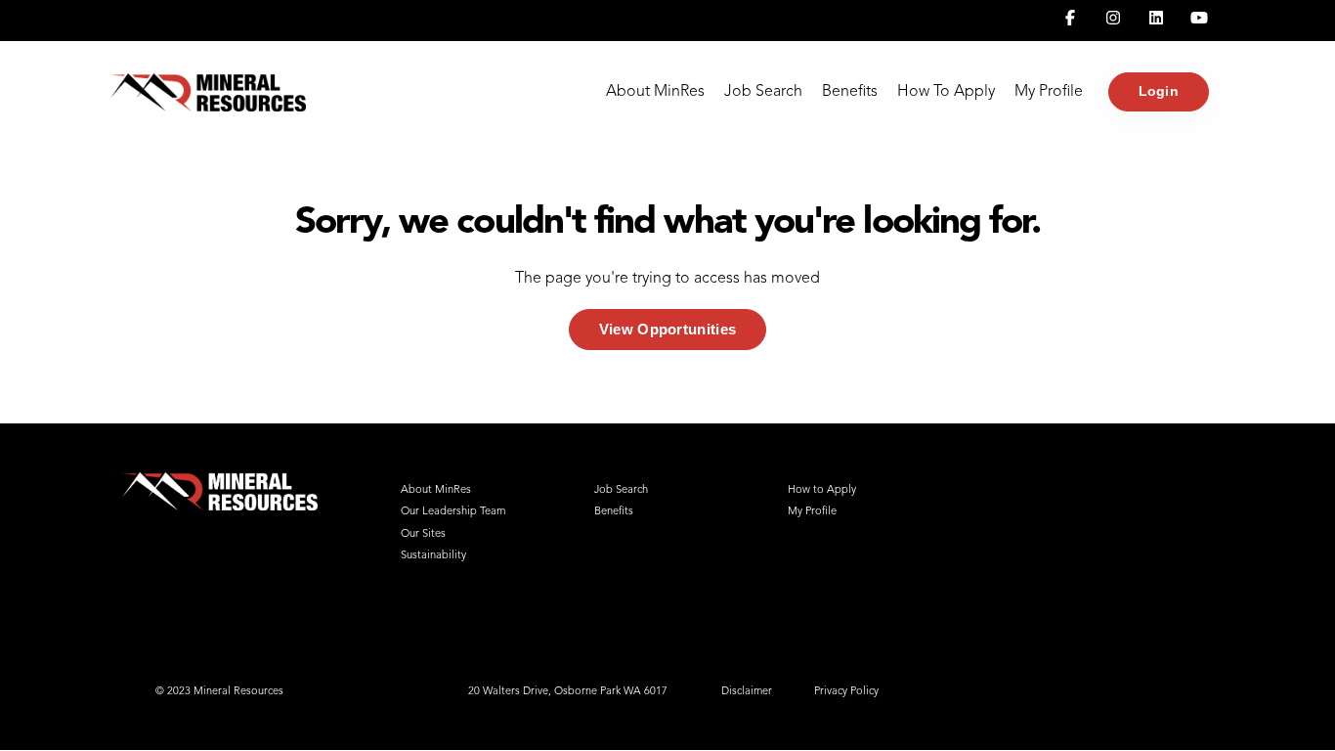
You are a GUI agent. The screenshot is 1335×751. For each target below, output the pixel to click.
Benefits (850, 92)
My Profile (1048, 92)
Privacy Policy (846, 691)
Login (1159, 91)
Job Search (763, 92)
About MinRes (655, 92)
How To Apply (946, 92)
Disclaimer (746, 691)
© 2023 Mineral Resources (219, 691)
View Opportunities (667, 329)
